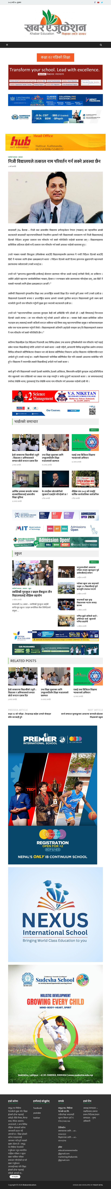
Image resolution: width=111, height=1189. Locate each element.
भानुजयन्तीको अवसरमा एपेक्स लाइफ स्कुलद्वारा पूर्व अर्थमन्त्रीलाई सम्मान (88, 570)
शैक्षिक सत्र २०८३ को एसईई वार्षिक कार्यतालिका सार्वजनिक (85, 493)
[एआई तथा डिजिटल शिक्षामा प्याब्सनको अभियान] (85, 452)
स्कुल (29, 588)
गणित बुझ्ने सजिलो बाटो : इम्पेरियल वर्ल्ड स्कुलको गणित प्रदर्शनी (87, 619)
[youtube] (98, 2)
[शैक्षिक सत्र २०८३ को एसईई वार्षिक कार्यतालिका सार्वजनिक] (85, 488)
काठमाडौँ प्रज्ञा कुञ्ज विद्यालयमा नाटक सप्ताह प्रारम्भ (87, 602)
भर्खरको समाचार (12, 157)
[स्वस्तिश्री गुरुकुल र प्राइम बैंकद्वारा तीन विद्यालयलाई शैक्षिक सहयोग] (32, 562)
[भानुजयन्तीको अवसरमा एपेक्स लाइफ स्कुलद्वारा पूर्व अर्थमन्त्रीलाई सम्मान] (66, 568)
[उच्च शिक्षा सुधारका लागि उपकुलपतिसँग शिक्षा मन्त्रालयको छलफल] (55, 452)
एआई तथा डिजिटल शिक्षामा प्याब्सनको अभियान (83, 456)
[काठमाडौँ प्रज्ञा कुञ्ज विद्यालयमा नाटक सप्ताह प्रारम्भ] (66, 600)
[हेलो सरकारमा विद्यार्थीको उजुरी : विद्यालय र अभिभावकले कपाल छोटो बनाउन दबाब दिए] (25, 452)
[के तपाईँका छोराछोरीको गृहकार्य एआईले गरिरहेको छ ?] (55, 488)
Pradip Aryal (98, 1185)
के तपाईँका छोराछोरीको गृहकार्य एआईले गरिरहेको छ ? (55, 493)
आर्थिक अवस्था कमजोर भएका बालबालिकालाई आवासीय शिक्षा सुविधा (25, 494)
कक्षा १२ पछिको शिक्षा (55, 57)
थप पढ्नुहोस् (15, 1177)
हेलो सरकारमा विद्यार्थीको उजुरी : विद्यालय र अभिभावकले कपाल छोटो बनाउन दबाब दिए (25, 458)
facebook (37, 1108)
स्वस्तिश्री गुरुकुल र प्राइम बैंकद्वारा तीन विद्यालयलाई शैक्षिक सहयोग (32, 594)
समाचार (20, 157)
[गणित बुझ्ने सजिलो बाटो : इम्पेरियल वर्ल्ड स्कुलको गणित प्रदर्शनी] (66, 616)
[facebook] (95, 2)
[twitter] (102, 2)
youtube (37, 1113)
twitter (36, 1118)
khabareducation (29, 1184)
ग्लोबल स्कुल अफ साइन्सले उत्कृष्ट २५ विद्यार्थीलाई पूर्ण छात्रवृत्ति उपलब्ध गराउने (88, 586)
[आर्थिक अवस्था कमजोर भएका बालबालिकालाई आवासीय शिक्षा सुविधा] (25, 488)
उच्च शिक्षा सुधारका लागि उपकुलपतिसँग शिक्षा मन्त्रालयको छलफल (52, 458)
